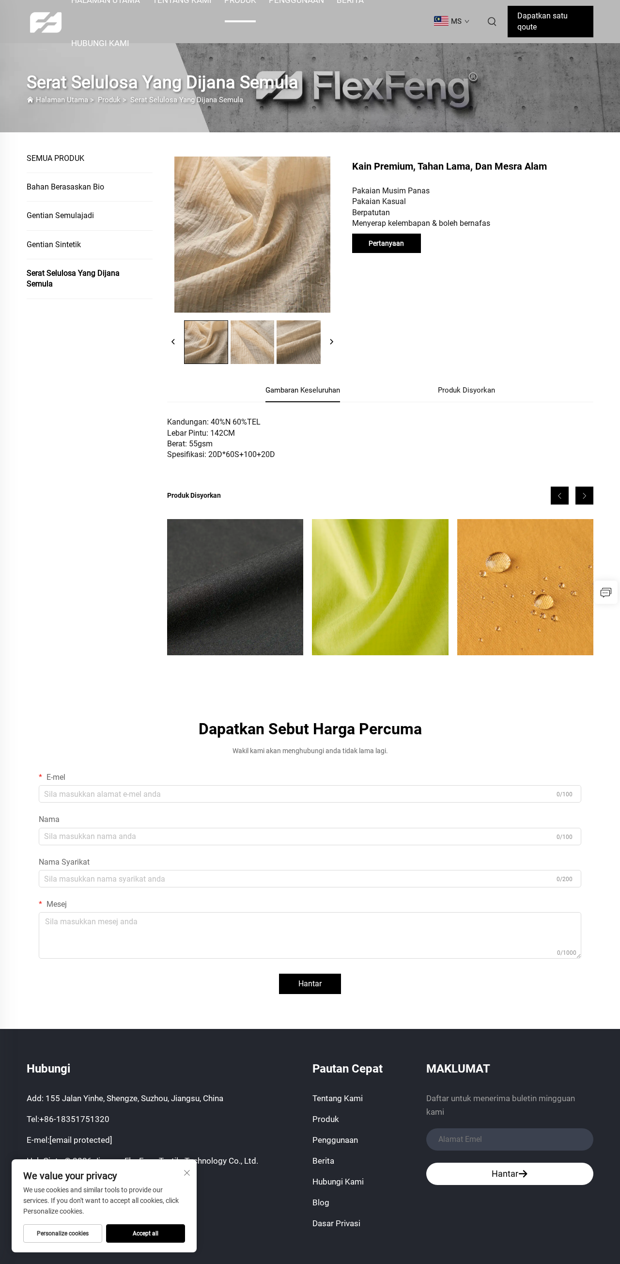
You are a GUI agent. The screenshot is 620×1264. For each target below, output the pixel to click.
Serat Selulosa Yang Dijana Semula (186, 99)
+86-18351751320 (74, 1119)
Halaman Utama (62, 99)
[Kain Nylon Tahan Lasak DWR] (525, 587)
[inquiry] (606, 592)
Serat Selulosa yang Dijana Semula (73, 278)
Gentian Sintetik (54, 244)
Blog (320, 1202)
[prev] (173, 342)
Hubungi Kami (100, 43)
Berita (323, 1161)
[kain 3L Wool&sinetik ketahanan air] (235, 587)
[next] (331, 342)
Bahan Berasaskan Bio (65, 186)
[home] (46, 21)
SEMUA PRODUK (55, 158)
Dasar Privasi (336, 1223)
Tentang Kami (337, 1098)
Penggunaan (335, 1140)
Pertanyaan (386, 243)
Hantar (310, 983)
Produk (109, 99)
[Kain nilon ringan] (380, 587)
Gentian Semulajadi (60, 215)
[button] (560, 496)
